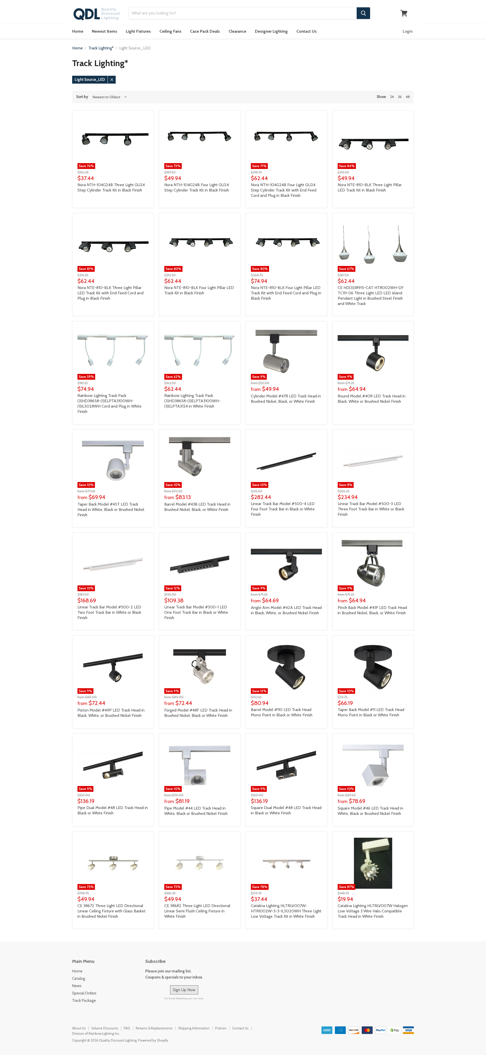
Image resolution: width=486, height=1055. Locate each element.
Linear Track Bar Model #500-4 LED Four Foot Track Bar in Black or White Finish (283, 509)
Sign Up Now (184, 989)
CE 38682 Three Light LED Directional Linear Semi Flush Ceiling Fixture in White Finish (197, 911)
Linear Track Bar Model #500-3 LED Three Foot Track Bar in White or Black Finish (371, 509)
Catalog (78, 978)
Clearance (237, 31)
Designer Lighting (271, 31)
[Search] (363, 13)
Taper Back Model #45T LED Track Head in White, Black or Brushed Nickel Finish (110, 509)
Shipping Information (194, 1028)
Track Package (84, 1000)
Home (77, 31)
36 (400, 96)
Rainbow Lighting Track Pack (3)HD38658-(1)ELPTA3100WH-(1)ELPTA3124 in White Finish (192, 401)
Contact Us (306, 31)
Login (408, 31)
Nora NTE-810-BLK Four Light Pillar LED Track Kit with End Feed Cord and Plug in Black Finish (286, 293)
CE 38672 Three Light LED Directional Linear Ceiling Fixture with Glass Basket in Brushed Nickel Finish (111, 911)
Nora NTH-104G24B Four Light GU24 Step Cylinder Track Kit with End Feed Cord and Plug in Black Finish (283, 190)
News (77, 986)
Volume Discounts (104, 1028)
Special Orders (84, 993)
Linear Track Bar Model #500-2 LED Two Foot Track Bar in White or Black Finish (109, 612)
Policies (221, 1028)
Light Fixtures (138, 31)
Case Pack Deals (205, 31)
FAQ (127, 1028)
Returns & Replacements (154, 1028)
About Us (79, 1028)
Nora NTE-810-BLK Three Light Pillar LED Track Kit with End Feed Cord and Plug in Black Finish (110, 293)
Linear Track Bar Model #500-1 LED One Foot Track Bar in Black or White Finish (196, 612)
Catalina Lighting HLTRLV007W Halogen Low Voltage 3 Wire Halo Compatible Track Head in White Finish (373, 911)
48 (408, 96)
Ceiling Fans (170, 31)
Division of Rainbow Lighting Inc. (96, 1033)
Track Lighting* (101, 48)
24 (392, 96)
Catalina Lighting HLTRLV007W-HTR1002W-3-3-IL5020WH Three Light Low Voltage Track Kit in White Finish (286, 911)
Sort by (82, 97)
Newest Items (104, 31)
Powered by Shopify (153, 1040)
